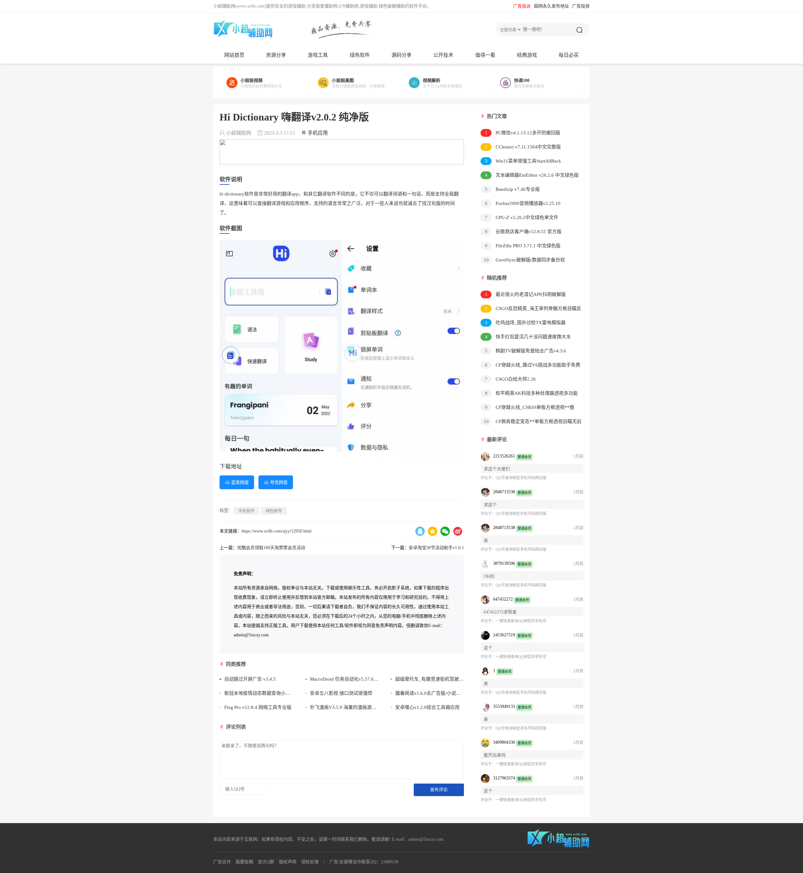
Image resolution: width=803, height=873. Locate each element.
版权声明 (287, 862)
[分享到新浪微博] (457, 531)
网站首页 (234, 55)
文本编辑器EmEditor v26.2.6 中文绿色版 (532, 175)
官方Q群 (266, 862)
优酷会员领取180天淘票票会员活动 (271, 547)
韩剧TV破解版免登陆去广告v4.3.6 (525, 350)
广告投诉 (522, 6)
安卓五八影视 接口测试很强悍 (341, 693)
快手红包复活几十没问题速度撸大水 (528, 336)
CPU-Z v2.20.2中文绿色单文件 (522, 217)
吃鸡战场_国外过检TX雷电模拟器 (525, 322)
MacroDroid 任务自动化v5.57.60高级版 (344, 679)
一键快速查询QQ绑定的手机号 (521, 621)
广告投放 (581, 6)
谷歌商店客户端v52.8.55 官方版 (523, 231)
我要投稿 (244, 862)
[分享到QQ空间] (432, 531)
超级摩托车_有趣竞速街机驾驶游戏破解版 (429, 679)
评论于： (488, 478)
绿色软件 (360, 55)
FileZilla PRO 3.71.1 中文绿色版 (523, 245)
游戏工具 (318, 55)
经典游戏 (527, 55)
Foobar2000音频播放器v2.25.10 (523, 203)
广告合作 (222, 862)
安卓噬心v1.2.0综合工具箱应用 (427, 707)
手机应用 (318, 133)
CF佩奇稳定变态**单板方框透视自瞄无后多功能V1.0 (531, 422)
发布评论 (439, 789)
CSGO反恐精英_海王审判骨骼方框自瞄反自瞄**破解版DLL (531, 309)
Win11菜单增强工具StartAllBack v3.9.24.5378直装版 (521, 162)
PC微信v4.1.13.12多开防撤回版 (523, 132)
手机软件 (246, 510)
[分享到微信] (445, 531)
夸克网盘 (279, 482)
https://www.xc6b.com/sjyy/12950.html (276, 531)
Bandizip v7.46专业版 (512, 189)
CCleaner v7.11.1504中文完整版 (523, 146)
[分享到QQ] (420, 531)
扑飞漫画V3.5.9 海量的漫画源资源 (344, 707)
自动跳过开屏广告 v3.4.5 (250, 679)
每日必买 (569, 55)
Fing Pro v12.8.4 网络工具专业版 (257, 707)
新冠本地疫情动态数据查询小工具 (258, 693)
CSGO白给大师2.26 (510, 379)
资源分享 (276, 55)
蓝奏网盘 (240, 482)
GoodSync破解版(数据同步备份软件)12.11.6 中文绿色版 (523, 261)
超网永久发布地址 (551, 6)
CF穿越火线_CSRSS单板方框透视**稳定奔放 (527, 408)
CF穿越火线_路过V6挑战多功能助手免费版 (530, 366)
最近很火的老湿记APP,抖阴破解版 (525, 294)
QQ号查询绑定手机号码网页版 (521, 478)
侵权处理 (310, 862)
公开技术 (443, 55)
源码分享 (401, 55)
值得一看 (485, 55)
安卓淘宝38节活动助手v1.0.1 (436, 547)
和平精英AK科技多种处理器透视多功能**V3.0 (529, 394)
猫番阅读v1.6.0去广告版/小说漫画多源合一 (429, 693)
